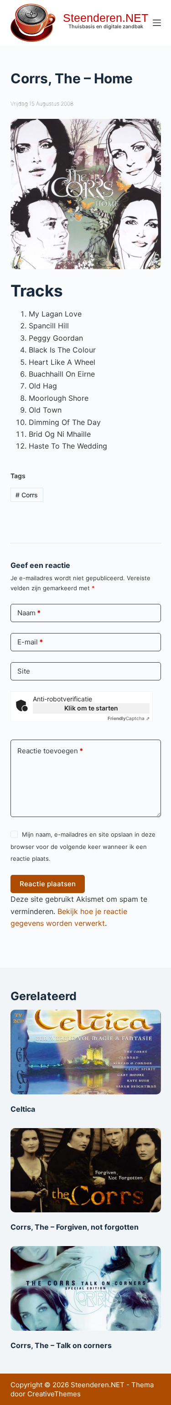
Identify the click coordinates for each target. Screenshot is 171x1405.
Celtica (22, 1109)
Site (23, 671)
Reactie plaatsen (48, 883)
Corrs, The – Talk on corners (61, 1345)
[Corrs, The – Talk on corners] (85, 1288)
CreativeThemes (54, 1394)
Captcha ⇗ (129, 718)
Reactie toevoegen (50, 750)
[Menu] (157, 23)
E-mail (30, 642)
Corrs (27, 495)
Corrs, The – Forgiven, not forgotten (74, 1226)
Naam (29, 612)
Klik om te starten (91, 708)
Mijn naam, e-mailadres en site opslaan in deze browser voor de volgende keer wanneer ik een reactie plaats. (82, 846)
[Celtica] (85, 1052)
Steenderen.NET (105, 17)
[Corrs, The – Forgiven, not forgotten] (85, 1170)
